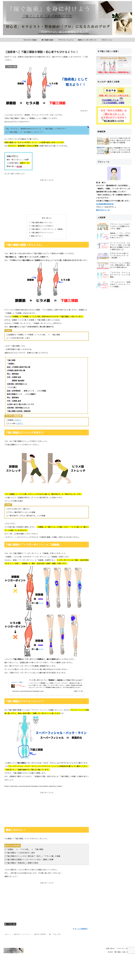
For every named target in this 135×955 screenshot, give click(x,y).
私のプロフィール (103, 210)
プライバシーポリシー (124, 948)
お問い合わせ (110, 948)
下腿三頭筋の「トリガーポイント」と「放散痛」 (47, 229)
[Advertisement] (46, 196)
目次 (43, 218)
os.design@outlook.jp (104, 204)
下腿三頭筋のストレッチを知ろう (42, 226)
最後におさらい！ (37, 236)
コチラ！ (18, 420)
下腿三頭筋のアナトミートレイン (42, 232)
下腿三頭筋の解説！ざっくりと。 (42, 222)
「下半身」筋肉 (11, 924)
